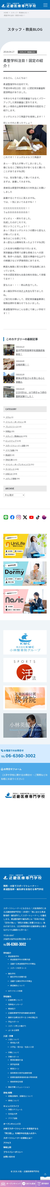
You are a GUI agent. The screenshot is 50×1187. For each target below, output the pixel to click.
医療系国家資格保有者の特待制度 (23, 1077)
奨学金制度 (14, 1064)
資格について (13, 1100)
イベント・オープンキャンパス (18, 464)
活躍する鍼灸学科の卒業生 (21, 981)
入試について (13, 1039)
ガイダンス (9, 469)
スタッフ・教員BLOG (19, 12)
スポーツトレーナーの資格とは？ (17, 1137)
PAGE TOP (45, 1174)
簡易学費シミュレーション (19, 1087)
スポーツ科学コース (18, 968)
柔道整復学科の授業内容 (20, 959)
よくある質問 (13, 1030)
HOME (6, 12)
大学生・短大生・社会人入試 (22, 1047)
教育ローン (14, 1068)
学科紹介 (7, 952)
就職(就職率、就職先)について (20, 1096)
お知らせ (9, 473)
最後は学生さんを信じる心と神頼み (30, 378)
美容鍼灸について (17, 985)
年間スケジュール (15, 1109)
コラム (8, 417)
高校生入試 (14, 1042)
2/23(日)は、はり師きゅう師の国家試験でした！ (31, 393)
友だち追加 (30, 1183)
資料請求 (45, 1183)
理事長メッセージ (15, 1004)
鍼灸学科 (11, 973)
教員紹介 (11, 1008)
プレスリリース (11, 426)
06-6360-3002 (21, 755)
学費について (13, 1052)
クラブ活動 (9, 450)
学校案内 (7, 996)
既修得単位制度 (16, 1081)
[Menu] (45, 5)
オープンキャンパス (12, 1123)
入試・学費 (8, 1035)
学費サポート (13, 1056)
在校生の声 (12, 1113)
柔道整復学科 (13, 956)
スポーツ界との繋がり (17, 1026)
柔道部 (8, 455)
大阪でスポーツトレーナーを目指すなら (20, 1128)
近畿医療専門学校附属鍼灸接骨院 (21, 1013)
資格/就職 (7, 1092)
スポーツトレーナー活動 (15, 445)
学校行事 (9, 459)
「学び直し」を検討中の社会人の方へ (19, 1133)
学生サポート (13, 1021)
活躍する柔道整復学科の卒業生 (23, 963)
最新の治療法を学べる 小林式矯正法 (23, 1017)
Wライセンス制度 (15, 991)
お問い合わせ (9, 1156)
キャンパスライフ (11, 1106)
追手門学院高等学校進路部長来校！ (30, 350)
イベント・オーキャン (14, 422)
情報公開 (7, 1147)
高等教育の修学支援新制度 (21, 1073)
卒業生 (8, 431)
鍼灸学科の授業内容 (18, 976)
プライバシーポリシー (13, 1151)
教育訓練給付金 (16, 1060)
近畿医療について (15, 1000)
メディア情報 (10, 478)
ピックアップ (10, 440)
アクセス (7, 1142)
